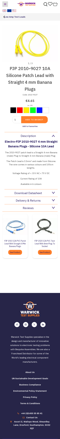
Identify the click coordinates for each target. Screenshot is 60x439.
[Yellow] (26, 110)
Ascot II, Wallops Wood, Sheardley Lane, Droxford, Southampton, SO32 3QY (32, 425)
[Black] (13, 110)
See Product (15, 252)
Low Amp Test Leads (14, 17)
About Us (30, 372)
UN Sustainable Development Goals (30, 378)
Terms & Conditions (30, 403)
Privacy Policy (30, 397)
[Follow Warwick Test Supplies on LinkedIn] (43, 324)
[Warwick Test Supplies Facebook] (17, 324)
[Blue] (39, 110)
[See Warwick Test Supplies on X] (34, 324)
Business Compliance (30, 384)
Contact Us (32, 417)
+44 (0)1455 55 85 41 (31, 413)
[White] (46, 110)
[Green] (33, 110)
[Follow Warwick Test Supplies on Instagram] (25, 324)
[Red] (20, 110)
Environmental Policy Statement (30, 391)
